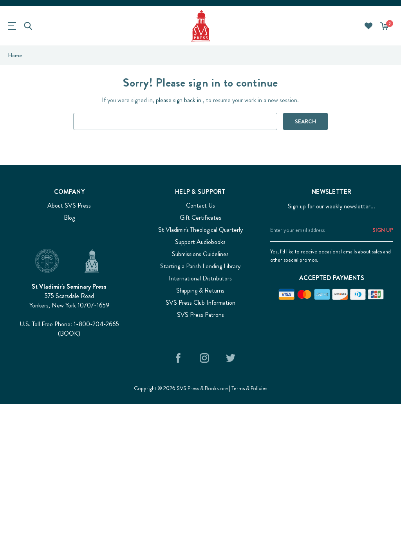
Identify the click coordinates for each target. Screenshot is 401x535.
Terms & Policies (249, 388)
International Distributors (200, 278)
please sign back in (178, 100)
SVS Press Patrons (200, 314)
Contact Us (200, 205)
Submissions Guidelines (200, 253)
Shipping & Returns (200, 290)
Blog (69, 217)
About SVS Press (69, 205)
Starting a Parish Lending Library (200, 266)
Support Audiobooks (200, 241)
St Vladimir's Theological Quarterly (200, 229)
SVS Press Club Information (200, 302)
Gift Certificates (200, 217)
